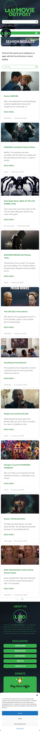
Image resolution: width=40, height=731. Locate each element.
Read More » (9, 112)
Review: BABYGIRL (11, 96)
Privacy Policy (20, 728)
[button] (37, 695)
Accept (20, 713)
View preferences (20, 724)
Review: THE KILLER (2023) (14, 519)
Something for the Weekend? (15, 363)
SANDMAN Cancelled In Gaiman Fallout (19, 147)
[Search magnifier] (36, 21)
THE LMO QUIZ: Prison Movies (16, 312)
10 (22, 599)
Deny (20, 718)
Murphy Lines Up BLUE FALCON (16, 414)
